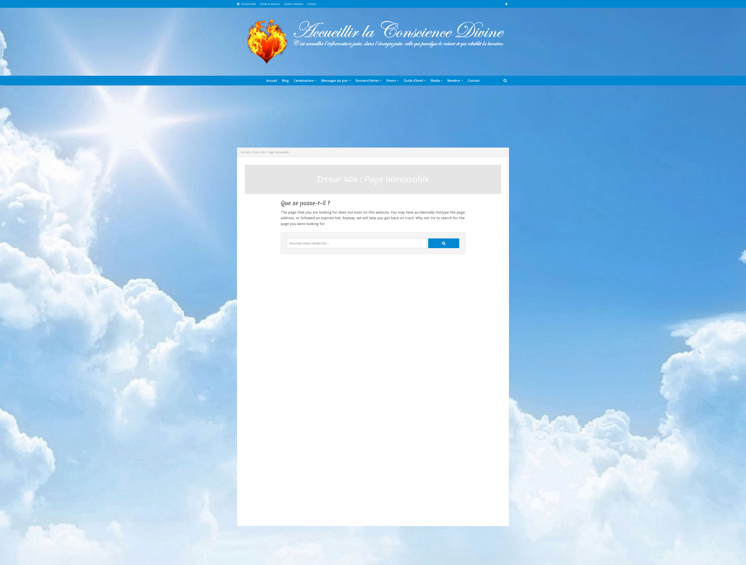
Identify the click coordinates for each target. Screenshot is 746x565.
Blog (285, 80)
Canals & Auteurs (270, 4)
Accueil (271, 80)
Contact (311, 4)
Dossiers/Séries (367, 80)
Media (435, 80)
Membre (453, 80)
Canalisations (304, 80)
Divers (391, 80)
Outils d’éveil (413, 80)
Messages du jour (334, 80)
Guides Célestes (293, 4)
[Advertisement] (373, 116)
